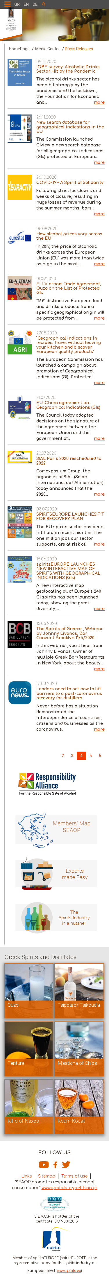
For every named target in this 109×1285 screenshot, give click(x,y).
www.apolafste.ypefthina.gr (69, 1188)
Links (26, 1176)
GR (17, 4)
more (99, 102)
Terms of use (74, 1176)
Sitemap (46, 1176)
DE (35, 4)
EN (26, 4)
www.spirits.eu (69, 1271)
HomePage (19, 48)
